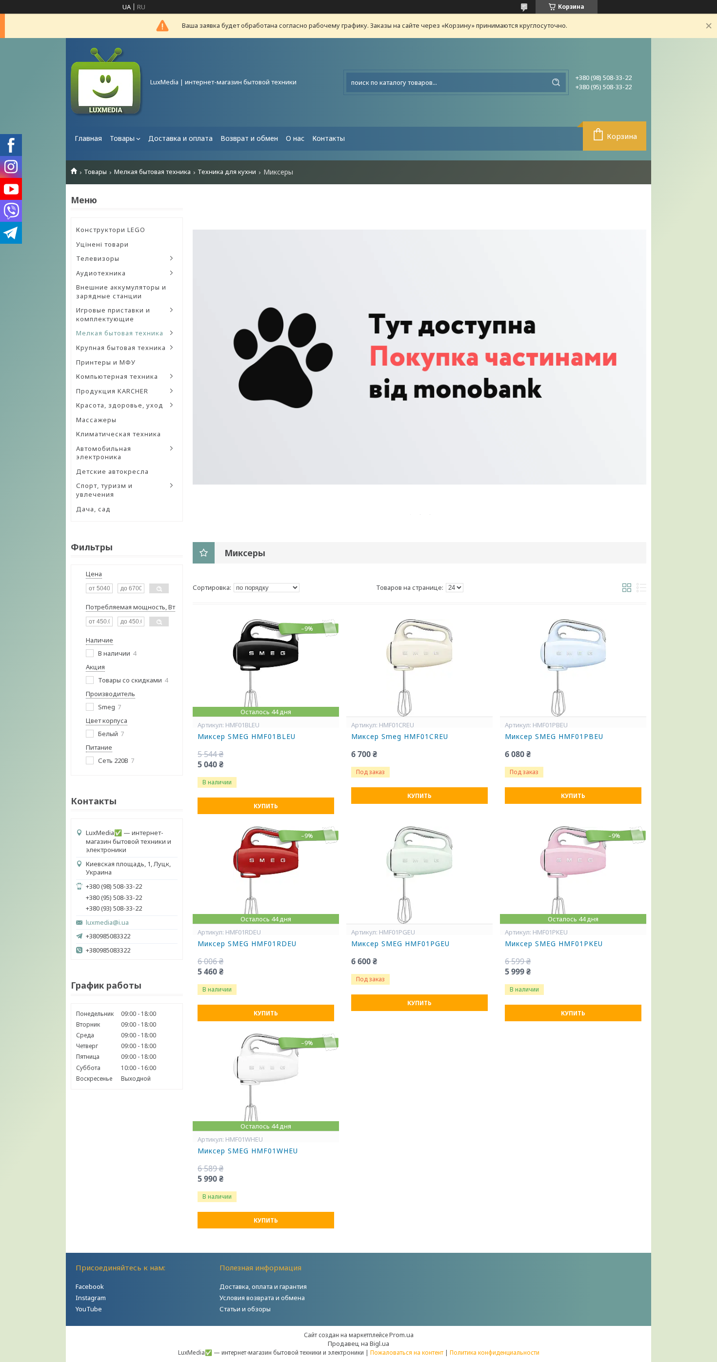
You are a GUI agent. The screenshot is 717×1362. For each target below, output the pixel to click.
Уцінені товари (102, 244)
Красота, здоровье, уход (119, 405)
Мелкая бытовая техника (152, 172)
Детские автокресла (112, 471)
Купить (266, 806)
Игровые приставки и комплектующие (113, 314)
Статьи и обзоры (245, 1308)
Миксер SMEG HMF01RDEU (247, 943)
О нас (295, 138)
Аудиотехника (101, 273)
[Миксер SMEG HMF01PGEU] (419, 875)
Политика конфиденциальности (494, 1352)
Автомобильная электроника (103, 453)
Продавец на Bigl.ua (358, 1343)
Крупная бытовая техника (121, 347)
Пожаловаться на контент (406, 1352)
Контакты (328, 138)
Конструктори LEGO (110, 229)
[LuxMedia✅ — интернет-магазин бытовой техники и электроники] (107, 82)
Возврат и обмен (249, 138)
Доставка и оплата (180, 138)
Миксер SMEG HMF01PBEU (554, 736)
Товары (122, 138)
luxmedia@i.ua (107, 922)
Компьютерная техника (117, 376)
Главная (88, 138)
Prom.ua (401, 1334)
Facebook (90, 1286)
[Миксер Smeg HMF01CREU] (419, 668)
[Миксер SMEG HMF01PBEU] (573, 668)
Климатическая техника (118, 433)
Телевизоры (98, 258)
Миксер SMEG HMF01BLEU (247, 736)
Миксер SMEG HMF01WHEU (248, 1151)
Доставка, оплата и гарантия (263, 1286)
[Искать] (556, 82)
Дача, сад (93, 509)
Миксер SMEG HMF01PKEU (554, 943)
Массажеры (96, 419)
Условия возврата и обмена (262, 1297)
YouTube (89, 1308)
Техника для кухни (227, 172)
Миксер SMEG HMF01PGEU (400, 943)
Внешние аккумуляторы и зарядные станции (121, 291)
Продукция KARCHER (112, 391)
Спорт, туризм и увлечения (104, 490)
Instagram (91, 1297)
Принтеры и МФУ (106, 362)
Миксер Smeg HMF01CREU (399, 736)
